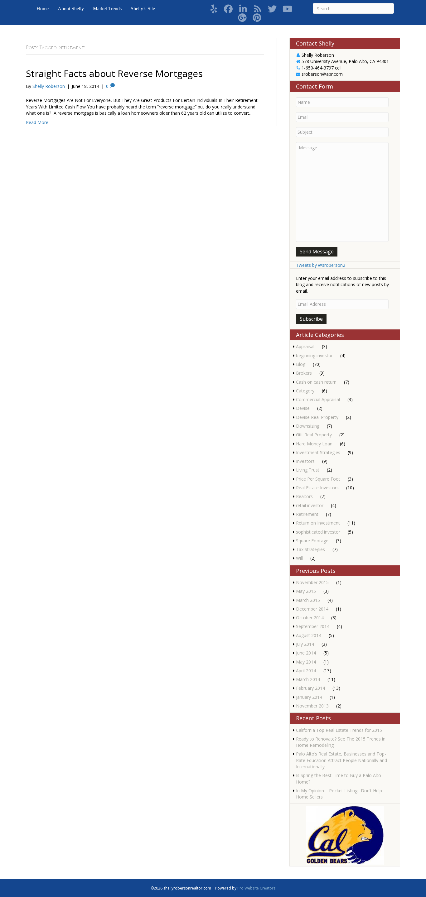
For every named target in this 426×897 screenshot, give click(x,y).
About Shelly (71, 8)
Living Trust (307, 470)
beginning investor (314, 355)
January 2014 (309, 697)
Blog (300, 364)
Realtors (304, 496)
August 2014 (308, 635)
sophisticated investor (318, 532)
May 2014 (306, 662)
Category (305, 391)
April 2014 (306, 671)
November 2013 (312, 706)
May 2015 (306, 591)
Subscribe (311, 318)
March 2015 (308, 600)
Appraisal (305, 346)
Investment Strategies (318, 452)
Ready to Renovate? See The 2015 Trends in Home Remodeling (340, 742)
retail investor (309, 505)
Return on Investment (318, 523)
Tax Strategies (310, 549)
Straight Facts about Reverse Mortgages (114, 73)
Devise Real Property (317, 417)
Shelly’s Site (143, 8)
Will (299, 558)
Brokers (304, 373)
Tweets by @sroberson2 (320, 265)
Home (42, 8)
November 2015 (312, 582)
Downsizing (307, 426)
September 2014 (312, 626)
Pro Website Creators (256, 888)
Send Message (317, 251)
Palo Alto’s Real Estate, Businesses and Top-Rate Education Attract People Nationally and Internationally (341, 760)
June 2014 (306, 653)
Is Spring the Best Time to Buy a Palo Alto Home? (338, 778)
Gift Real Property (314, 435)
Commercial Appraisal (318, 399)
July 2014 (305, 644)
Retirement (307, 514)
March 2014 (308, 679)
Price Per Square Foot (318, 479)
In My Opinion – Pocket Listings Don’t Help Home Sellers (339, 794)
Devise (303, 408)
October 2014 (310, 618)
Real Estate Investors (317, 488)
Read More (37, 122)
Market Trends (107, 8)
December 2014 (312, 609)
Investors (305, 461)
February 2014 (310, 688)
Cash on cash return (316, 382)
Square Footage (312, 541)
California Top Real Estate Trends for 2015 (339, 730)
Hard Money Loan (314, 444)
